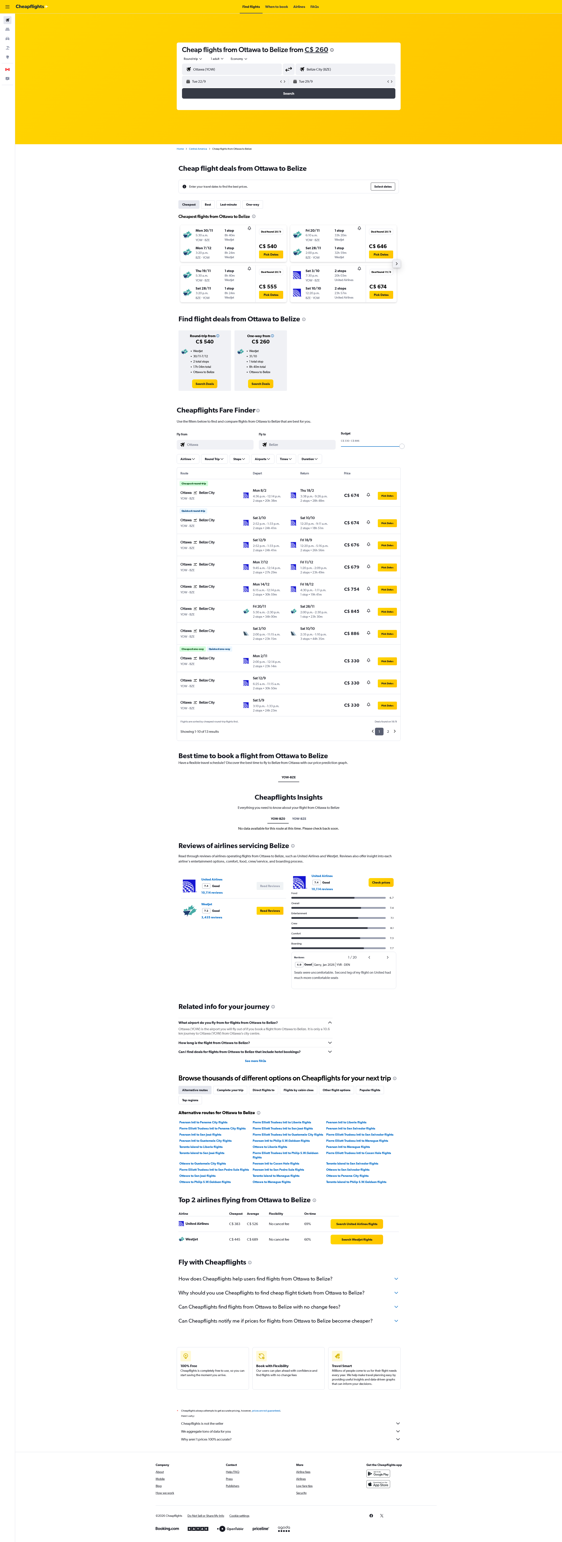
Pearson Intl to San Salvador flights (350, 1128)
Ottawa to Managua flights (272, 1182)
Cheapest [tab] (189, 204)
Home (180, 148)
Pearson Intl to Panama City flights (203, 1122)
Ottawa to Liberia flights (270, 1147)
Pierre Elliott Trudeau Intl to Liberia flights (282, 1122)
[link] (204, 383)
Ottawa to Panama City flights (347, 1175)
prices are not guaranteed (266, 1410)
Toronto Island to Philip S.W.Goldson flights (356, 1182)
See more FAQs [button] (255, 1061)
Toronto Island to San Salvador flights (352, 1163)
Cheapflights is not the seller (202, 1423)
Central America (198, 148)
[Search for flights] (7, 20)
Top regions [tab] (190, 1100)
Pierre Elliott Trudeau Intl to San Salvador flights (359, 1134)
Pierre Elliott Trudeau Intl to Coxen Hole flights (358, 1153)
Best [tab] (208, 204)
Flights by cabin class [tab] (298, 1090)
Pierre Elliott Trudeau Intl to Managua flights (357, 1140)
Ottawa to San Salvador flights (347, 1169)
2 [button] (388, 731)
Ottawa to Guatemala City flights (202, 1163)
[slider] (402, 446)
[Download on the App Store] (378, 1484)
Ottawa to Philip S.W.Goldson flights (205, 1182)
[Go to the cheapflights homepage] (32, 7)
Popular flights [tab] (370, 1090)
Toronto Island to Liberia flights (201, 1147)
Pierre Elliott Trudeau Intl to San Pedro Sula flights (214, 1169)
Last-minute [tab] (228, 204)
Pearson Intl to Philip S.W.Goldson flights (281, 1140)
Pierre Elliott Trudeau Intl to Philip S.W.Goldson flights (285, 1155)
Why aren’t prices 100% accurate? (206, 1439)
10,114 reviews (212, 892)
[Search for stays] (7, 29)
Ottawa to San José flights (197, 1175)
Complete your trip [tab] (230, 1090)
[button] (7, 7)
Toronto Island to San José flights (201, 1153)
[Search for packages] (7, 47)
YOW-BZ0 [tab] (278, 818)
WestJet (206, 904)
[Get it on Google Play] (378, 1474)
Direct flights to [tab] (263, 1090)
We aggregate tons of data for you (206, 1431)
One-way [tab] (252, 204)
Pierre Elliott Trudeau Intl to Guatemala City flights (288, 1134)
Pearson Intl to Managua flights (348, 1147)
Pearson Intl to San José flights (200, 1134)
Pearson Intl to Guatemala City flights (205, 1140)
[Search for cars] (7, 38)
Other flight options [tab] (336, 1090)
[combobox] (193, 59)
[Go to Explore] (7, 57)
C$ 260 (316, 49)
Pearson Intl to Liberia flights (346, 1122)
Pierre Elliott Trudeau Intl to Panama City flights (212, 1128)
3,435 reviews (211, 917)
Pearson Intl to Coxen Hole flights (276, 1163)
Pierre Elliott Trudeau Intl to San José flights (283, 1128)
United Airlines (211, 879)
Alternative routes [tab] (195, 1090)
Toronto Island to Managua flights (276, 1175)
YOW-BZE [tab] (289, 777)
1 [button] (379, 731)
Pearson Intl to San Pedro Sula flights (278, 1169)
